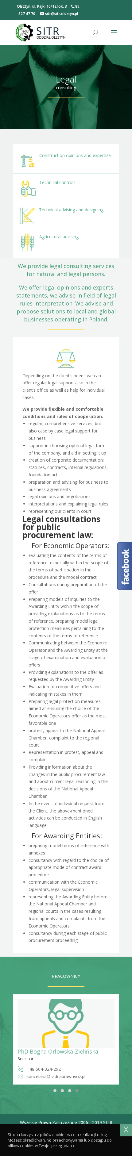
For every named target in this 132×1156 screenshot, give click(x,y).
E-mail (33, 1076)
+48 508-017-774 (44, 1069)
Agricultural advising (59, 237)
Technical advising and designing (71, 210)
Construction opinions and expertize (75, 155)
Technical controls (57, 182)
